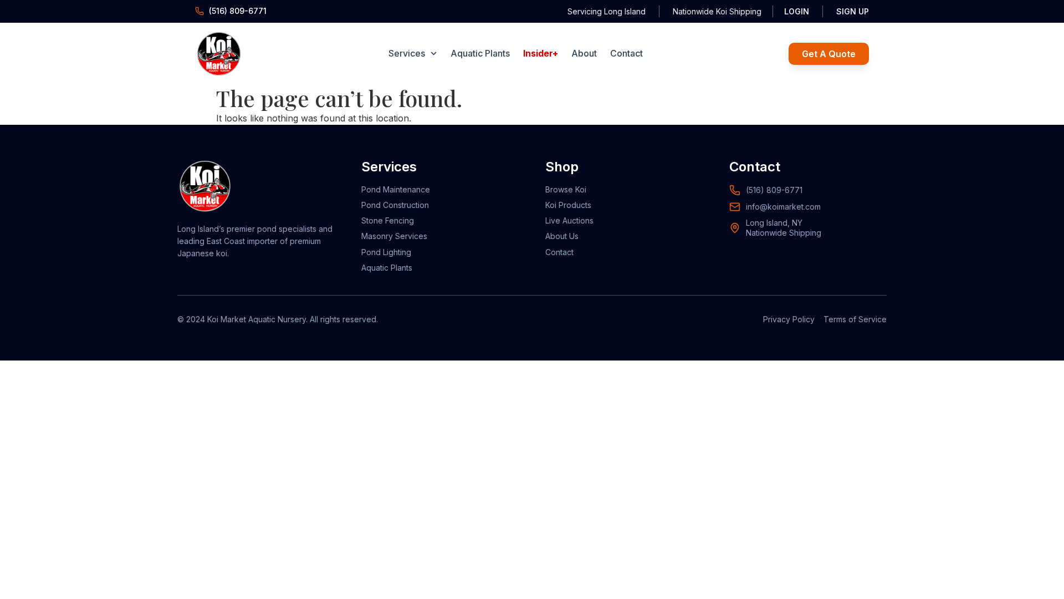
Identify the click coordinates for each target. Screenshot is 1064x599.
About (584, 53)
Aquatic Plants (480, 53)
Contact (626, 53)
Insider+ (540, 53)
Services (406, 53)
